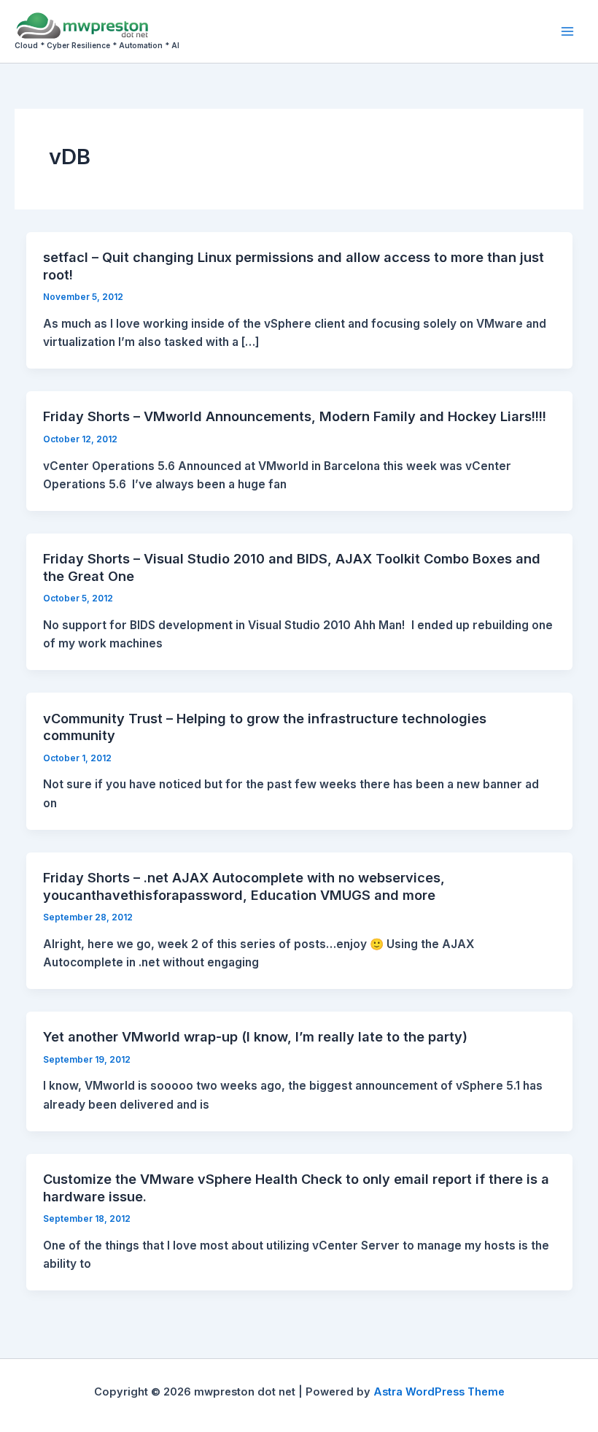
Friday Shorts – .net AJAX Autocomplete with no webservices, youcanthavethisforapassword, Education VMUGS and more (244, 886)
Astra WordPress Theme (439, 1391)
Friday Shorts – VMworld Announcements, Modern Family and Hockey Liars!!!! (294, 416)
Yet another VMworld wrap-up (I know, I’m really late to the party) (255, 1036)
